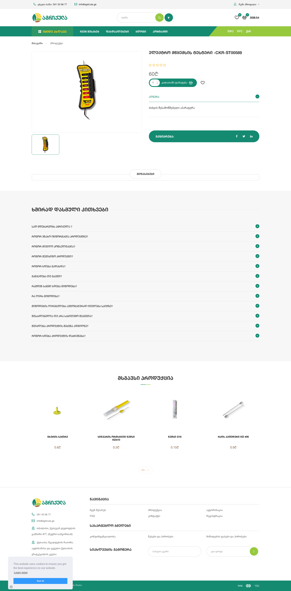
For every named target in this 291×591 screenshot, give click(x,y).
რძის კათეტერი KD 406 (233, 436)
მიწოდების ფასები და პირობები (226, 536)
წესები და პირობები (160, 536)
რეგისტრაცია (214, 516)
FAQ (92, 516)
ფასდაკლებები (117, 31)
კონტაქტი (160, 31)
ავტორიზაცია (214, 510)
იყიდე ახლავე (55, 31)
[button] (246, 4)
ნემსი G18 (174, 436)
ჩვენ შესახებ (89, 31)
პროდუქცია (155, 510)
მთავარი (37, 43)
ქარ (248, 31)
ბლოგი (141, 31)
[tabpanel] (145, 425)
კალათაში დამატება (174, 82)
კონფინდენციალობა (103, 536)
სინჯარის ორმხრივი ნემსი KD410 (116, 438)
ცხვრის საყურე (57, 436)
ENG (231, 31)
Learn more (21, 572)
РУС (240, 31)
